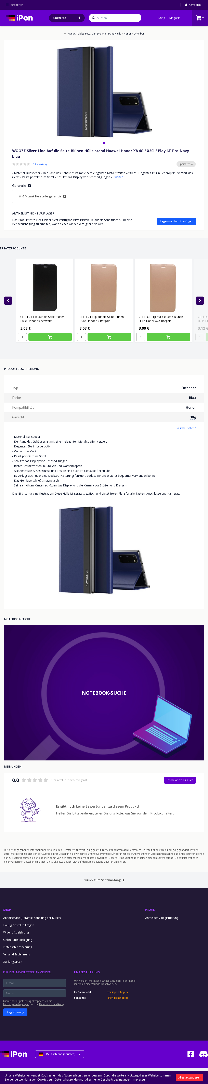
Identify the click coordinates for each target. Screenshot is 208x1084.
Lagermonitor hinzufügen (176, 221)
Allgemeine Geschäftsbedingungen (108, 1079)
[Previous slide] (8, 301)
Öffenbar (138, 33)
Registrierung (15, 1012)
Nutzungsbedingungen (16, 1004)
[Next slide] (200, 301)
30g (193, 417)
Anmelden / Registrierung (161, 918)
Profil (150, 910)
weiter (119, 177)
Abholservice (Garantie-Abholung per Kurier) (32, 918)
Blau (192, 397)
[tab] (104, 143)
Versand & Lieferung (16, 954)
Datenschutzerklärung (17, 947)
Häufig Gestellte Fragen (18, 925)
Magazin (174, 18)
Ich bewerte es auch (180, 780)
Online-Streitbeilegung (17, 940)
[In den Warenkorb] (50, 337)
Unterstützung (87, 972)
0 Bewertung (40, 164)
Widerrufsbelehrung (16, 932)
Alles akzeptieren (189, 1077)
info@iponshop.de (117, 998)
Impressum (140, 1079)
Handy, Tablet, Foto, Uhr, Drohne (87, 33)
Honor (126, 33)
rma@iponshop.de (118, 992)
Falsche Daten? (186, 428)
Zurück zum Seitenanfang (102, 880)
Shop (161, 18)
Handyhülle (114, 33)
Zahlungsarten (12, 962)
